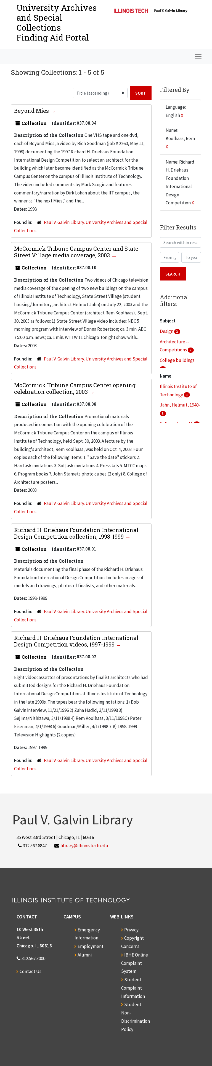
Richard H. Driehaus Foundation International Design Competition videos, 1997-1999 (76, 641)
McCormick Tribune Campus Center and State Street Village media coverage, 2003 (76, 252)
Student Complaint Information (133, 988)
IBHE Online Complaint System (134, 963)
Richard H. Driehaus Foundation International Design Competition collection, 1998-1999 (76, 533)
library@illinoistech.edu (84, 846)
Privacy (131, 930)
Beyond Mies (32, 110)
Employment (91, 946)
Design (167, 331)
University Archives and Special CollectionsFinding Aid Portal (57, 22)
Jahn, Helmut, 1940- (180, 405)
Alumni (85, 955)
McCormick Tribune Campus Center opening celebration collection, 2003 (75, 388)
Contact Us (30, 971)
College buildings (177, 360)
